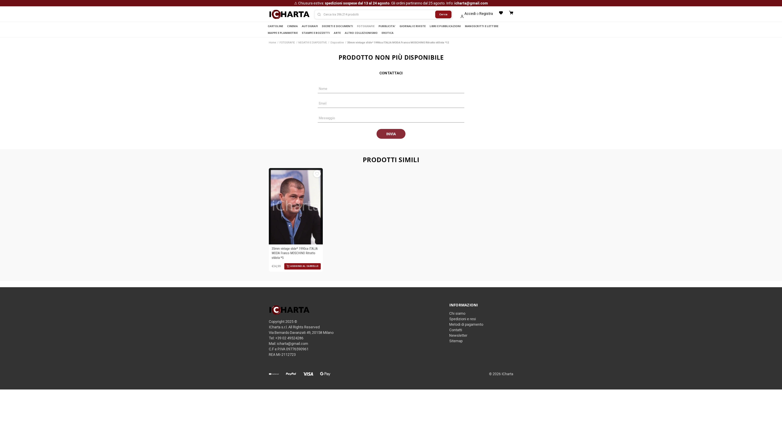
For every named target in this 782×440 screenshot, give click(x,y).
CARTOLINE (275, 26)
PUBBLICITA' (387, 26)
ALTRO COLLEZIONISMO (361, 33)
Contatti (455, 330)
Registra (486, 13)
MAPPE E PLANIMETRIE (283, 33)
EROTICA (387, 33)
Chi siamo (457, 313)
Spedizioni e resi (462, 319)
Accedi (470, 13)
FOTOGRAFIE (366, 26)
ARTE (337, 33)
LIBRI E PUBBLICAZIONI (445, 26)
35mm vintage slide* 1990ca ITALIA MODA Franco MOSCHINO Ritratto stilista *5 (295, 253)
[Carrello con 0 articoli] (511, 13)
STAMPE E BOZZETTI (316, 33)
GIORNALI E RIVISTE (413, 26)
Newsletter (458, 335)
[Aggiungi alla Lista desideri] (317, 173)
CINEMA (292, 26)
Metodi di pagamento (466, 324)
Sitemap (456, 341)
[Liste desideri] (501, 13)
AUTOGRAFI (310, 26)
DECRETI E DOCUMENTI (337, 26)
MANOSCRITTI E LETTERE (481, 26)
